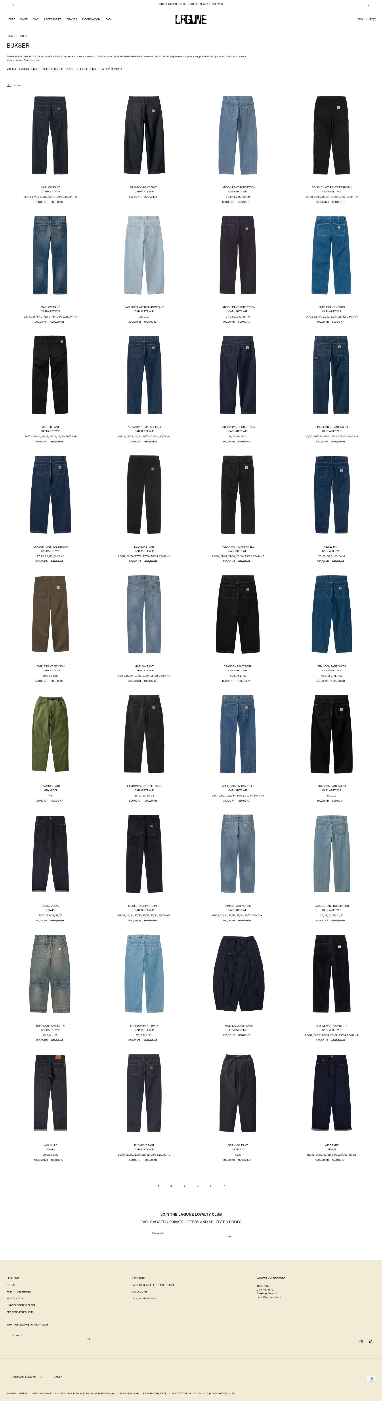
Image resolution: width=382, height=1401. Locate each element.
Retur (11, 1285)
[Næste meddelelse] (369, 4)
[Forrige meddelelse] (13, 4)
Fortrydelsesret (19, 1291)
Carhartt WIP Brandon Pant (144, 307)
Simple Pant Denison (50, 666)
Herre (23, 35)
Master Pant (50, 426)
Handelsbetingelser (21, 1305)
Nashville (50, 1145)
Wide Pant (331, 1145)
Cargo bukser (29, 69)
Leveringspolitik (155, 1393)
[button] (10, 19)
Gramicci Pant (50, 786)
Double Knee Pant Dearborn (331, 187)
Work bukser (112, 69)
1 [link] (158, 1185)
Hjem (10, 35)
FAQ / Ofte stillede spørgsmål (153, 1285)
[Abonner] (229, 1236)
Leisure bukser (88, 69)
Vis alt (12, 69)
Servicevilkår (129, 1393)
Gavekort (138, 1278)
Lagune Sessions (143, 1298)
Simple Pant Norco (332, 307)
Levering (13, 1278)
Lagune (22, 1393)
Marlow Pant (50, 187)
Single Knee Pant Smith (332, 426)
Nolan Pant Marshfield (144, 426)
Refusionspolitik (44, 1393)
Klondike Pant (144, 546)
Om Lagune (139, 1291)
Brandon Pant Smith (144, 187)
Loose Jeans (50, 905)
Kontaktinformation (186, 1393)
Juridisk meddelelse (220, 1393)
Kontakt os (15, 1298)
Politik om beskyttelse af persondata (88, 1393)
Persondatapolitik (20, 1312)
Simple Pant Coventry (331, 1025)
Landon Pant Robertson (238, 187)
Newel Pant (332, 546)
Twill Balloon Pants (238, 1025)
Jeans (70, 69)
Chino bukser (53, 69)
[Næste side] (223, 1185)
